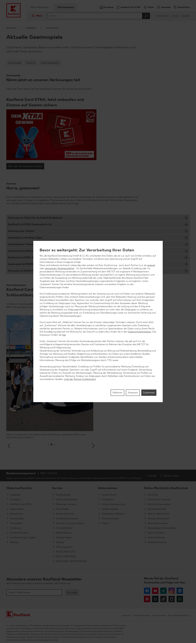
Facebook (147, 591)
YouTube (155, 591)
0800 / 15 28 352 (48, 473)
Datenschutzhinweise (141, 615)
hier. (64, 335)
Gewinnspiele (14, 62)
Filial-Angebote (65, 7)
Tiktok (163, 599)
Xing (163, 591)
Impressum (126, 615)
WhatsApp (180, 599)
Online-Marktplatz (39, 7)
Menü (39, 15)
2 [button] (51, 444)
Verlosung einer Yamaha (21, 231)
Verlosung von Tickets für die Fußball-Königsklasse (35, 217)
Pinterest (147, 599)
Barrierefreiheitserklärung (179, 615)
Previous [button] (9, 446)
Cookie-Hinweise (159, 615)
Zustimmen (149, 392)
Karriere (175, 16)
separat (151, 265)
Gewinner (31, 62)
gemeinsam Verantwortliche (59, 268)
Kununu (155, 599)
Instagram (171, 591)
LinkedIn (180, 591)
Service (57, 488)
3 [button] (54, 444)
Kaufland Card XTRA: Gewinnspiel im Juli (30, 224)
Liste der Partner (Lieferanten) (80, 379)
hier (77, 203)
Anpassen (133, 392)
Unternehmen (162, 16)
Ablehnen (117, 392)
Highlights (31, 27)
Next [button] (93, 446)
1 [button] (48, 444)
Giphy (171, 599)
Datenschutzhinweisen (139, 331)
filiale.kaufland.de (19, 488)
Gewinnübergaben (50, 62)
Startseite (11, 27)
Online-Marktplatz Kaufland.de (166, 488)
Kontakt (186, 16)
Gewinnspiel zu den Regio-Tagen (25, 237)
